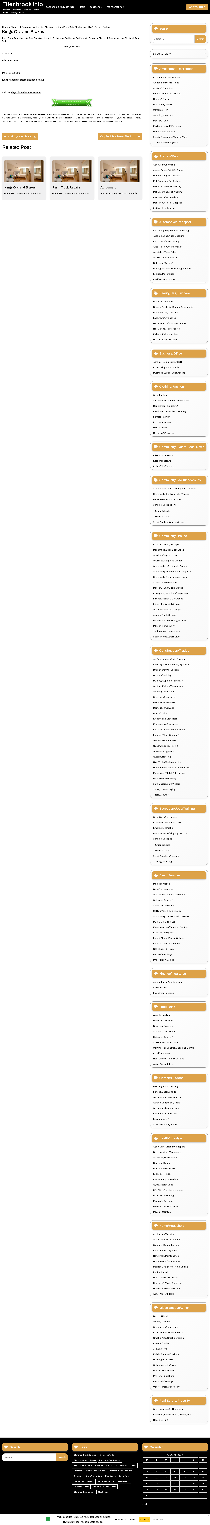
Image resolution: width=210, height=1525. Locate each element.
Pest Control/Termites (165, 1278)
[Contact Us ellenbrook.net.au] (72, 107)
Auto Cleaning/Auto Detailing (169, 236)
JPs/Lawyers (160, 1349)
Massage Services (163, 1201)
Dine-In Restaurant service (104, 1487)
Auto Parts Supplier (38, 38)
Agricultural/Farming (164, 165)
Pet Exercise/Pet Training (167, 186)
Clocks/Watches (161, 1322)
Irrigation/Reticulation (165, 1113)
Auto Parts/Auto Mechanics (168, 247)
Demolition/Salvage (163, 708)
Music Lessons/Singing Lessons (170, 833)
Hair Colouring (123, 1481)
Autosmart (108, 187)
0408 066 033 (13, 73)
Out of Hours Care (94, 1476)
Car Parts (80, 38)
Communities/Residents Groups (170, 566)
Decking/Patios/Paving (165, 1086)
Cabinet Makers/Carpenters (168, 686)
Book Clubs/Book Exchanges (168, 550)
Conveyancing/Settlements (168, 1409)
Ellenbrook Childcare (83, 1466)
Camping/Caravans (163, 115)
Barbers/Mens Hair (163, 302)
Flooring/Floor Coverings (166, 735)
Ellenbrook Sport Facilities (120, 1471)
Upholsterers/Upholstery (166, 1288)
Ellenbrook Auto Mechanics (111, 38)
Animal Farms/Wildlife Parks (168, 170)
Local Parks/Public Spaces (167, 499)
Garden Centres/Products (167, 1097)
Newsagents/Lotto (163, 1360)
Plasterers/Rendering (165, 778)
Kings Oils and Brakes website (26, 92)
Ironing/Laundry (161, 1272)
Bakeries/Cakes (161, 884)
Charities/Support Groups (167, 555)
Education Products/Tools (167, 822)
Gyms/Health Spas (163, 1185)
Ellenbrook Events (163, 455)
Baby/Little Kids (161, 1316)
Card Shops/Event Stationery (169, 895)
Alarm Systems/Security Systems (171, 664)
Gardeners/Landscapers (166, 1108)
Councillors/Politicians (165, 582)
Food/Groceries (161, 1053)
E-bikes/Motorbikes (163, 274)
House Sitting (160, 1420)
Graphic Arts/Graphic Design (168, 1338)
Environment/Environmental (168, 1332)
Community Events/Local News (170, 577)
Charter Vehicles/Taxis (165, 258)
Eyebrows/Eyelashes (164, 318)
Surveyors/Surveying (164, 789)
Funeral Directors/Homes (166, 943)
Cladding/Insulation (163, 691)
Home (82, 7)
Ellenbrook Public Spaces (85, 1455)
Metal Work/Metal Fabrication (169, 773)
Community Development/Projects (172, 571)
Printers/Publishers (163, 1376)
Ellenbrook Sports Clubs (109, 1460)
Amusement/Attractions (166, 83)
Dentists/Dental (162, 1163)
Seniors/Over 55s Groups (166, 631)
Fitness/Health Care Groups (168, 599)
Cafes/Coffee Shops (164, 1031)
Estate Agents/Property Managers (172, 1414)
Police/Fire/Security (164, 466)
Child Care (78, 1476)
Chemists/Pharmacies (165, 1157)
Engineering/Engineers (165, 724)
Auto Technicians (55, 38)
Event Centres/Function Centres (171, 927)
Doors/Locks (160, 713)
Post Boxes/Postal (163, 1370)
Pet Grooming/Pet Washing (168, 192)
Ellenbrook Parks (106, 1455)
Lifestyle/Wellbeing (163, 1195)
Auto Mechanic (21, 38)
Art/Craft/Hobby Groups (166, 544)
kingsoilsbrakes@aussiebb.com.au (26, 80)
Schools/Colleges (162, 839)
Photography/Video (163, 960)
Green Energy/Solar (163, 751)
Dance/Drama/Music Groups (168, 588)
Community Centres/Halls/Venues (171, 494)
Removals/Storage (163, 1381)
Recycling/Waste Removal (167, 1283)
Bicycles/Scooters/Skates (167, 93)
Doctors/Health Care (164, 1168)
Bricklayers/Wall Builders (166, 670)
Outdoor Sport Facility (83, 1481)
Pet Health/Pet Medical (166, 197)
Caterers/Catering (163, 900)
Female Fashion (161, 417)
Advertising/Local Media (166, 367)
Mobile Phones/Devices (166, 1354)
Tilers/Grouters (161, 795)
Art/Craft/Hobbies (163, 88)
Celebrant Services (163, 905)
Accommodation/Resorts (166, 77)
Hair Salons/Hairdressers (166, 329)
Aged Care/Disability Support (169, 1147)
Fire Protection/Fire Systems (169, 729)
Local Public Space (105, 1481)
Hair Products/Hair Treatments (169, 323)
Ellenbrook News (162, 461)
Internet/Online (161, 1343)
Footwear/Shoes (162, 422)
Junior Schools (162, 511)
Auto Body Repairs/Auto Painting (171, 230)
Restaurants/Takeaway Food (168, 1059)
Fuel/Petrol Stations (164, 279)
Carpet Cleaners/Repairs (166, 1239)
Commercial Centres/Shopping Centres (174, 488)
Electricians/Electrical (165, 719)
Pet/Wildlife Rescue (164, 208)
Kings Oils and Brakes (20, 187)
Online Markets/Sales (164, 1365)
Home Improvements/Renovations (171, 768)
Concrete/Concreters (164, 697)
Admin (37, 193)
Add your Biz (197, 7)
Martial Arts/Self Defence (167, 126)
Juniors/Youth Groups (164, 615)
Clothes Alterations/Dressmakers (171, 400)
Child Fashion (160, 395)
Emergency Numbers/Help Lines (170, 593)
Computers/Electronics (165, 1327)
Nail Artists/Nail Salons (165, 340)
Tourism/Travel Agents (165, 142)
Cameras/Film (160, 110)
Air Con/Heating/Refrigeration (169, 659)
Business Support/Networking (169, 373)
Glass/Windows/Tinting (165, 746)
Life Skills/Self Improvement (168, 1190)
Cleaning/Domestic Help (166, 1245)
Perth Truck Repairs (66, 187)
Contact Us (96, 7)
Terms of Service (115, 7)
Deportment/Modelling (165, 406)
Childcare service (81, 1487)
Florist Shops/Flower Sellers (168, 938)
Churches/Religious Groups (168, 561)
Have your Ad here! (72, 47)
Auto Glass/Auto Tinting (166, 241)
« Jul (144, 1504)
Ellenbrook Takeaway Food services (89, 1471)
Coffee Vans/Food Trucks (167, 911)
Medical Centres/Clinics (166, 1206)
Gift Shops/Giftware (164, 949)
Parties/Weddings (163, 954)
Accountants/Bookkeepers (167, 982)
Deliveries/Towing (163, 263)
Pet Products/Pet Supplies (167, 203)
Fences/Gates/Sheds (164, 1092)
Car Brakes (70, 38)
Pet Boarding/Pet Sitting (166, 175)
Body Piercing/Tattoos (165, 312)
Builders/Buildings (163, 675)
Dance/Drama (160, 121)
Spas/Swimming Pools (165, 1124)
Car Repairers (91, 38)
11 (156, 1477)
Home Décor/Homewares (166, 1261)
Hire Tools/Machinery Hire (167, 762)
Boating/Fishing (161, 99)
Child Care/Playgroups (165, 817)
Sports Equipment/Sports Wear (170, 137)
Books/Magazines (162, 104)
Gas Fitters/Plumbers (164, 740)
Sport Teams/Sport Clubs (167, 637)
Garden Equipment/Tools (166, 1103)
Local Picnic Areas (103, 1466)
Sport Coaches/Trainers (166, 856)
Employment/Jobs (163, 828)
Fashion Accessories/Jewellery (170, 411)
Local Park (124, 1476)
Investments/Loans (163, 993)
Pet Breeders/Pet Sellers (167, 181)
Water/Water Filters (163, 1064)
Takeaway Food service (125, 1466)
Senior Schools (163, 516)
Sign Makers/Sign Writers (166, 784)
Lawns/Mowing (161, 1119)
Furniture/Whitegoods (165, 1250)
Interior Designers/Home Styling (170, 1267)
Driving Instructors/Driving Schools (172, 268)
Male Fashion (160, 428)
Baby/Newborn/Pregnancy (167, 1152)
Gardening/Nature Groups (167, 609)
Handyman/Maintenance (166, 1256)
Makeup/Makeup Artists (166, 334)
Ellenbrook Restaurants (84, 1492)
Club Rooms (103, 1492)
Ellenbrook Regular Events (60, 7)
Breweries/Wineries (163, 1026)
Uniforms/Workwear (163, 433)
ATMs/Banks (160, 987)
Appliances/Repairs (163, 1234)
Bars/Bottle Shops (163, 889)
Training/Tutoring (162, 861)
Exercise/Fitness (162, 1174)
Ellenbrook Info (22, 4)
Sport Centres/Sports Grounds (169, 522)
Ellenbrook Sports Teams (85, 1460)
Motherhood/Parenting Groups (169, 620)
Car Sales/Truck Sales (165, 252)
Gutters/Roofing (162, 757)
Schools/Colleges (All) (165, 505)
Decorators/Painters (164, 702)
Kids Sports (110, 1476)
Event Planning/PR (163, 933)
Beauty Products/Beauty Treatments (173, 307)
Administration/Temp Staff (167, 362)
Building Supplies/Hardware (168, 681)
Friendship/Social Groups (166, 604)
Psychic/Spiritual (162, 1212)
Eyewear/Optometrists (165, 1179)
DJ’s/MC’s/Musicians (164, 922)
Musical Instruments (164, 131)
